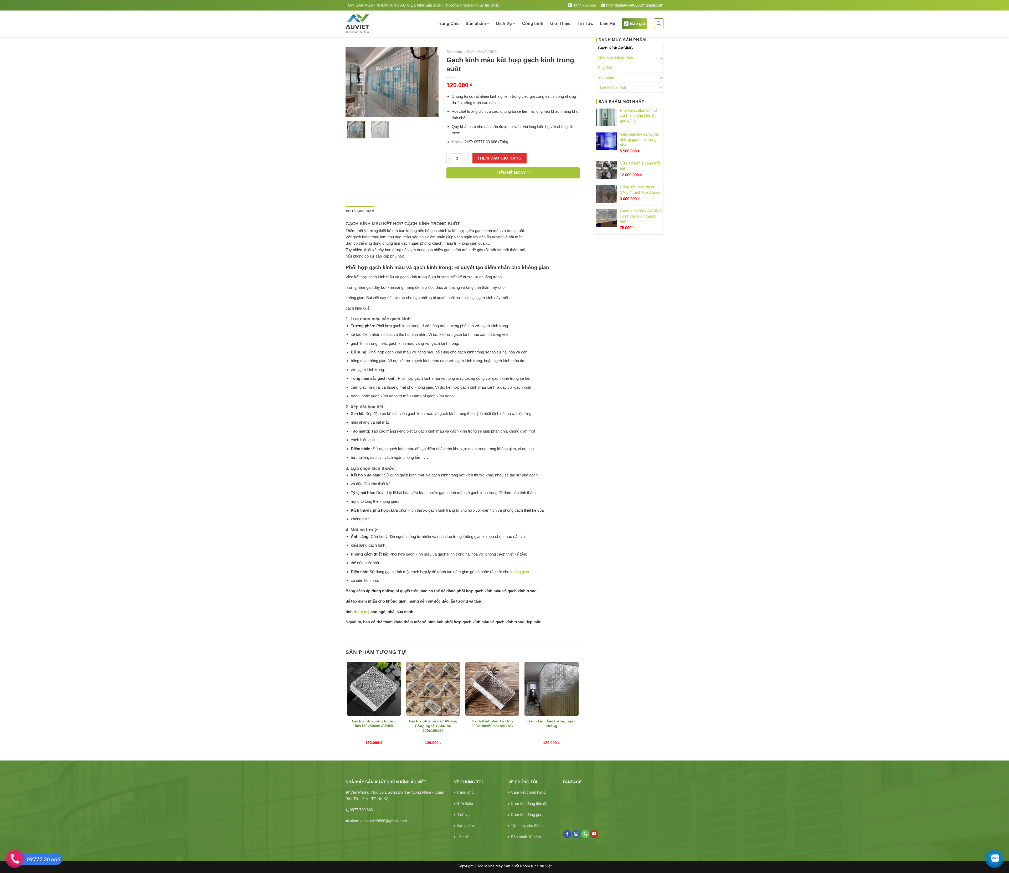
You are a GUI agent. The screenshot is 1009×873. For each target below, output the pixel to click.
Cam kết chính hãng (528, 792)
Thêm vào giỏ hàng (499, 158)
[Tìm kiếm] (658, 23)
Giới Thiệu (560, 23)
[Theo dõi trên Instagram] (576, 834)
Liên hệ (462, 837)
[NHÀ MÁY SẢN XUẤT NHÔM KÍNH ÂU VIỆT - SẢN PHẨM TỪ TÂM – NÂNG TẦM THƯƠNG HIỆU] (375, 24)
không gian (519, 571)
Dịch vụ (463, 814)
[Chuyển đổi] (661, 58)
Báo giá (637, 23)
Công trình (532, 23)
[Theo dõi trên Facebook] (567, 834)
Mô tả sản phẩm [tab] (360, 211)
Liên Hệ (607, 23)
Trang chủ (464, 792)
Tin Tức (585, 23)
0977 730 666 (361, 810)
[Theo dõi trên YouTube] (594, 834)
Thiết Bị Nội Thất (612, 87)
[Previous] (354, 82)
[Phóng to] (352, 111)
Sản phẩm (476, 23)
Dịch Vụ (504, 23)
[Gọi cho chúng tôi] (585, 834)
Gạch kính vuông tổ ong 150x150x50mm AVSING (374, 723)
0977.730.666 (584, 5)
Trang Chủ (448, 23)
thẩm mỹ (361, 611)
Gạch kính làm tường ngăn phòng (551, 723)
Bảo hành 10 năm (526, 837)
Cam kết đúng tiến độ (529, 803)
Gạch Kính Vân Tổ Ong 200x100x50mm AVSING (492, 723)
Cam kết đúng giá (526, 814)
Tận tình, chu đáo (525, 825)
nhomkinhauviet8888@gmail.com (634, 5)
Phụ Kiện (605, 67)
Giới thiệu (464, 803)
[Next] (430, 82)
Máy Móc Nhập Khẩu (616, 58)
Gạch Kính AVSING (615, 48)
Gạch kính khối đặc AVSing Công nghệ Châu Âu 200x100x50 (433, 726)
